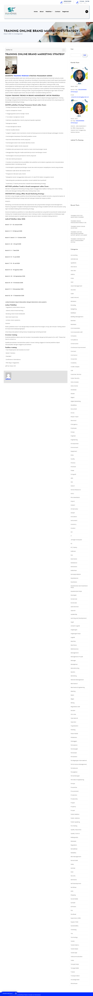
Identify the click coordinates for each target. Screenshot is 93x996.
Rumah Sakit (74, 860)
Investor (73, 528)
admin (8, 379)
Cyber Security (75, 378)
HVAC (72, 493)
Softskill (73, 903)
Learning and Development (79, 618)
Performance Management (79, 764)
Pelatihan (49, 11)
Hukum (73, 486)
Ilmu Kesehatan (75, 497)
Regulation (74, 845)
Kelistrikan (74, 570)
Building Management (77, 317)
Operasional (74, 718)
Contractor (74, 355)
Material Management (77, 680)
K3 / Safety (74, 547)
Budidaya (73, 313)
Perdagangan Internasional (79, 760)
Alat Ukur (73, 270)
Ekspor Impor (75, 417)
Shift (72, 891)
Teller (72, 960)
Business (73, 320)
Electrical (73, 420)
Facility (73, 459)
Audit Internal (75, 297)
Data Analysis (75, 382)
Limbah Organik (75, 626)
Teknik (72, 941)
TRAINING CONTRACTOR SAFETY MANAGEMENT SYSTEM (78, 240)
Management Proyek (77, 656)
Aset (72, 282)
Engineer (73, 436)
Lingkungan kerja (75, 633)
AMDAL (73, 274)
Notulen (73, 710)
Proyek (73, 810)
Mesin (72, 695)
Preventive (74, 787)
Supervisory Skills (76, 918)
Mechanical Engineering (78, 687)
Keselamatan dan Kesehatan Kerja (79, 586)
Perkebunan (74, 768)
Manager (73, 660)
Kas (72, 555)
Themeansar (38, 995)
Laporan (73, 610)
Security (73, 876)
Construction (74, 343)
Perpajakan (74, 772)
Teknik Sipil (74, 953)
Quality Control (75, 833)
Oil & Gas (73, 714)
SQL (72, 910)
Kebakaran (74, 563)
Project (73, 803)
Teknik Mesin (74, 949)
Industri (73, 505)
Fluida (72, 470)
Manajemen (74, 664)
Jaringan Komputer (76, 540)
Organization (74, 726)
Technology (74, 937)
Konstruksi (74, 603)
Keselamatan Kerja (76, 591)
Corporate (74, 359)
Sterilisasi (73, 914)
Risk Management (76, 856)
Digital (72, 397)
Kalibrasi (73, 551)
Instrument (74, 520)
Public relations (75, 818)
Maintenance (74, 649)
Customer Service (76, 374)
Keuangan (74, 595)
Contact (57, 11)
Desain (73, 393)
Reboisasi (73, 841)
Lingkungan (74, 630)
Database (74, 390)
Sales (72, 864)
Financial (73, 466)
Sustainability (74, 926)
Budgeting (74, 309)
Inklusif (73, 513)
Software (73, 906)
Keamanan (74, 559)
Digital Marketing (76, 401)
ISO (72, 532)
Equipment (74, 451)
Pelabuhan (74, 737)
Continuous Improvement (78, 347)
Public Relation (75, 814)
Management (75, 653)
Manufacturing (75, 668)
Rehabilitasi (74, 849)
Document (74, 409)
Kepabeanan (74, 578)
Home (36, 11)
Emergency (74, 424)
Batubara (73, 301)
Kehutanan (74, 566)
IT (71, 536)
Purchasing (74, 826)
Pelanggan (74, 741)
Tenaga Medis (75, 968)
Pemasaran (74, 745)
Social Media (74, 899)
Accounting (74, 255)
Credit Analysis (75, 367)
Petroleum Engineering (77, 780)
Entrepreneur (75, 443)
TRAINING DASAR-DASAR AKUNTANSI (78, 227)
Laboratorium (75, 607)
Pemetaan (74, 753)
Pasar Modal (74, 733)
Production (74, 795)
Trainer (73, 972)
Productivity (74, 799)
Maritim (73, 672)
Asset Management (76, 286)
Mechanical (74, 683)
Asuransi (73, 290)
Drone (72, 413)
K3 (71, 543)
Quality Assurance (76, 830)
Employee (74, 428)
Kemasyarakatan (76, 574)
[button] (86, 11)
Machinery (74, 645)
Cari (72, 49)
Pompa (73, 783)
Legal (72, 622)
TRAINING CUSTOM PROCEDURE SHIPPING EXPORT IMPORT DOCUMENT (79, 233)
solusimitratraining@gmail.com (80, 97)
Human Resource (76, 490)
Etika (72, 455)
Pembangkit (74, 749)
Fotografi (73, 474)
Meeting (73, 691)
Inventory (73, 524)
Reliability (73, 853)
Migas (72, 699)
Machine (73, 641)
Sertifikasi (73, 887)
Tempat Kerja (75, 964)
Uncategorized (18, 34)
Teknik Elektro (75, 945)
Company (73, 336)
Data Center (74, 386)
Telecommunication (76, 956)
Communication (75, 328)
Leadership (74, 614)
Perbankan (74, 756)
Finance (73, 463)
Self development (76, 883)
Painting (73, 730)
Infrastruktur (74, 509)
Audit (72, 293)
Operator (73, 722)
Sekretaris (74, 880)
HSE (72, 482)
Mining (72, 703)
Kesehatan (74, 582)
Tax (72, 933)
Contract (73, 351)
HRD (72, 478)
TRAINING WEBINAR (21, 76)
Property (73, 806)
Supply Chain (74, 922)
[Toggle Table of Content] (62, 50)
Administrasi (74, 259)
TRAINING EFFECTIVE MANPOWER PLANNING (77, 216)
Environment (74, 447)
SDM (72, 872)
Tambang (73, 929)
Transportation (75, 976)
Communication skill (76, 332)
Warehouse (74, 983)
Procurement (75, 791)
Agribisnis (73, 263)
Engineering (74, 440)
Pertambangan (75, 776)
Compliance (74, 340)
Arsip (72, 278)
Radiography (74, 837)
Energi (72, 432)
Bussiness (73, 324)
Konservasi (74, 599)
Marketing (74, 676)
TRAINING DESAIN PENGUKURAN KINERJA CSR (78, 221)
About (42, 11)
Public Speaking (75, 822)
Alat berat (74, 267)
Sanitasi (73, 868)
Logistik (73, 637)
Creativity (73, 363)
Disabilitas (74, 405)
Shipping (73, 895)
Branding (73, 305)
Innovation (74, 516)
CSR (72, 370)
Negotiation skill (75, 706)
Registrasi (65, 11)
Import (73, 501)
